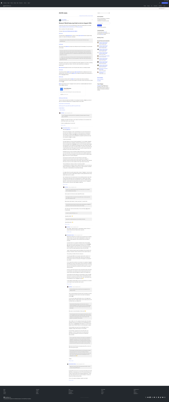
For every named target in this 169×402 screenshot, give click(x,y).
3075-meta (78, 105)
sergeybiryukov (72, 31)
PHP (85, 83)
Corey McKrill (64, 19)
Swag (102, 393)
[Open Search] (159, 2)
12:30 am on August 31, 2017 (65, 20)
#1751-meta (61, 69)
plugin (63, 81)
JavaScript (76, 323)
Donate (102, 392)
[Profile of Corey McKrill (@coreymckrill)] (60, 20)
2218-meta (69, 105)
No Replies (99, 80)
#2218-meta (61, 97)
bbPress (135, 392)
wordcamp (68, 103)
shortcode (63, 74)
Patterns (37, 393)
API (63, 154)
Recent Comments (100, 79)
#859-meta (61, 33)
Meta (85, 100)
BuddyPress (136, 393)
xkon (76, 31)
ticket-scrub (63, 103)
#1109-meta (61, 44)
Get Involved (103, 389)
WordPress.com (136, 389)
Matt (135, 390)
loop (63, 155)
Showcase (37, 389)
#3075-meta (65, 97)
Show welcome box (161, 8)
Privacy (5, 393)
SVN (90, 274)
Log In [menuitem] (165, 0)
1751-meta (65, 105)
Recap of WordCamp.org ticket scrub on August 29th (75, 23)
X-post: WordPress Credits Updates (104, 55)
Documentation (71, 390)
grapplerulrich (69, 35)
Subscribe (99, 25)
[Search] (109, 13)
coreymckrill (65, 31)
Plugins (37, 392)
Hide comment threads (89, 15)
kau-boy (69, 71)
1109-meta (61, 105)
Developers (70, 392)
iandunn (67, 46)
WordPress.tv (71, 393)
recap (60, 103)
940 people (99, 85)
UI (78, 298)
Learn (69, 389)
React (63, 85)
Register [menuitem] (167, 0)
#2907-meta (61, 76)
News (4, 390)
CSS (86, 50)
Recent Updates (100, 77)
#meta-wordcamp (79, 26)
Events (102, 390)
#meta (102, 34)
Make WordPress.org (8, 5)
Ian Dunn (62, 112)
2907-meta (74, 105)
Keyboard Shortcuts (82, 15)
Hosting (5, 392)
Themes (37, 390)
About (4, 389)
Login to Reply (63, 125)
